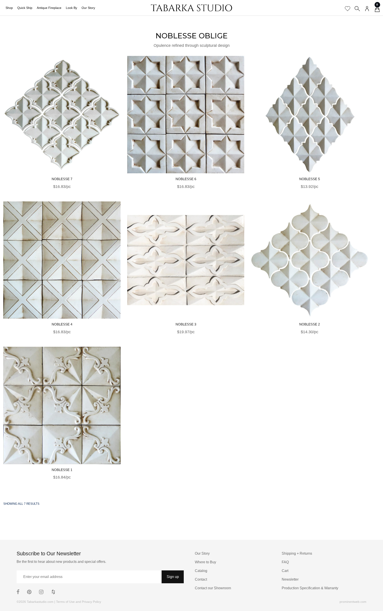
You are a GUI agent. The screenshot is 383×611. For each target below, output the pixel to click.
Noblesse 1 (62, 470)
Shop (9, 8)
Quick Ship (24, 8)
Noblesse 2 (309, 324)
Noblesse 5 (309, 179)
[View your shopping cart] (377, 10)
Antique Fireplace (49, 8)
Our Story (88, 8)
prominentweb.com (353, 601)
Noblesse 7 (62, 179)
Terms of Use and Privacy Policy (78, 601)
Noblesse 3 (186, 324)
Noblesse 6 (186, 179)
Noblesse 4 (62, 324)
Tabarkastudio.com (40, 601)
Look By (71, 8)
